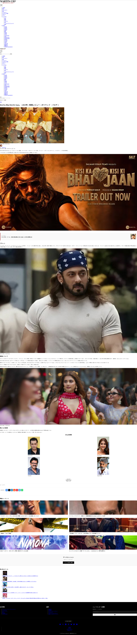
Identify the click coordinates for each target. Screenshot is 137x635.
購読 (115, 614)
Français (5, 29)
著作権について (69, 630)
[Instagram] (68, 624)
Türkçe (5, 42)
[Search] (1, 51)
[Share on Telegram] (19, 490)
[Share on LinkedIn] (12, 490)
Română (5, 39)
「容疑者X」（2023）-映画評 (5, 533)
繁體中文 (6, 45)
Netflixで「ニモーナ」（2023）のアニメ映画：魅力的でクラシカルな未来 (14, 550)
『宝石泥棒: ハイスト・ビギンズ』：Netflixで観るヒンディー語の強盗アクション (84, 533)
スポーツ (4, 14)
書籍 (5, 18)
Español (5, 27)
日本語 (3, 25)
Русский (5, 40)
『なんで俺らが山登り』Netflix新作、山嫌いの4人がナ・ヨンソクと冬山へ (19, 587)
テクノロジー (4, 58)
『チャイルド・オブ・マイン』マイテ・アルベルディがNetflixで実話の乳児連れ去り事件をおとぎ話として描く (26, 598)
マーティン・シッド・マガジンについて (9, 609)
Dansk (5, 30)
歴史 (5, 22)
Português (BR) (7, 38)
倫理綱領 (50, 610)
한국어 (5, 34)
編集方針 (50, 609)
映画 (3, 8)
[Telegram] (76, 624)
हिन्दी (5, 31)
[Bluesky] (71, 624)
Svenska (5, 41)
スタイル (6, 21)
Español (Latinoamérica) (8, 46)
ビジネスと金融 (5, 13)
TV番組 (3, 7)
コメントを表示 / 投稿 (68, 562)
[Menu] (1, 5)
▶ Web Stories (68, 621)
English (5, 26)
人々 (5, 17)
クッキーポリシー (69, 628)
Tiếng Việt (6, 43)
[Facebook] (60, 624)
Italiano (5, 32)
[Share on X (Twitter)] (9, 490)
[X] (63, 624)
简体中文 (6, 44)
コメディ (3, 484)
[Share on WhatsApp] (22, 490)
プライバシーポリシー (70, 629)
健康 (5, 24)
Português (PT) (6, 37)
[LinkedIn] (65, 624)
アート (3, 15)
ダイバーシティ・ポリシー (53, 611)
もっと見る (4, 16)
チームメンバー (4, 611)
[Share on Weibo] (17, 490)
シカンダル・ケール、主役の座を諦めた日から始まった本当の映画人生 (16, 237)
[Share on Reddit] (14, 490)
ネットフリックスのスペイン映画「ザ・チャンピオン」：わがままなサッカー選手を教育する (87, 550)
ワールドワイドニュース (9, 23)
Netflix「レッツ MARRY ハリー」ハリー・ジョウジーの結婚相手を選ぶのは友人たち (21, 592)
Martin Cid (4, 147)
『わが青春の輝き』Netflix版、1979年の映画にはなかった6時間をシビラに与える (20, 581)
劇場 (5, 68)
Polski (5, 36)
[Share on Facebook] (7, 490)
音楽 (3, 11)
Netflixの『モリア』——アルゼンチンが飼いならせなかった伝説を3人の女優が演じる (21, 575)
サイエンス (4, 12)
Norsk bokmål (6, 35)
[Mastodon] (74, 624)
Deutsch (5, 28)
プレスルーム (4, 610)
